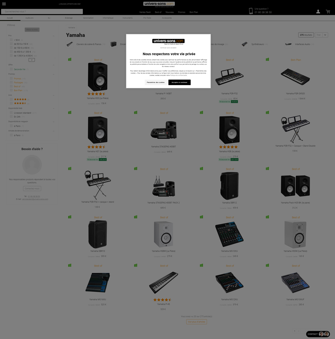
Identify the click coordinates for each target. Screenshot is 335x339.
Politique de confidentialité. (178, 75)
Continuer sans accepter (168, 48)
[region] (168, 61)
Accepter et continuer (179, 82)
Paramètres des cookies (156, 82)
